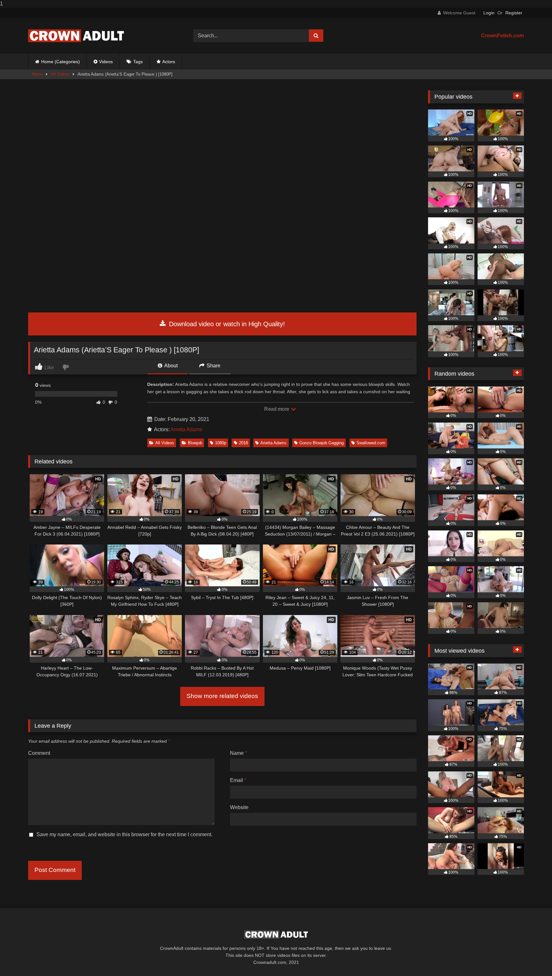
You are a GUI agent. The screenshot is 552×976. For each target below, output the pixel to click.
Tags (138, 61)
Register (513, 12)
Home (37, 74)
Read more (277, 409)
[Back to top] (532, 958)
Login (488, 12)
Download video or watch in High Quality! (226, 323)
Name (238, 753)
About (170, 365)
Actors (168, 61)
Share (212, 365)
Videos (106, 61)
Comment (39, 753)
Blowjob (195, 442)
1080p (220, 442)
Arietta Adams (186, 429)
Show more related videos (222, 696)
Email (238, 780)
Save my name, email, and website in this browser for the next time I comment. (124, 834)
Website (239, 807)
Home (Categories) (60, 61)
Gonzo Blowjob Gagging (321, 442)
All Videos (60, 74)
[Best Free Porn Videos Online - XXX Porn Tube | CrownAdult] (76, 35)
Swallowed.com (370, 442)
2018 (243, 442)
